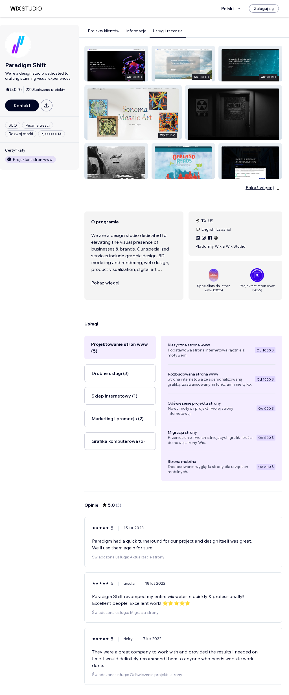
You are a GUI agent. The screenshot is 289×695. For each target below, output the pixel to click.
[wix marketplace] (26, 8)
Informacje (136, 30)
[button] (116, 63)
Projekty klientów (103, 30)
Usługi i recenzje (168, 30)
